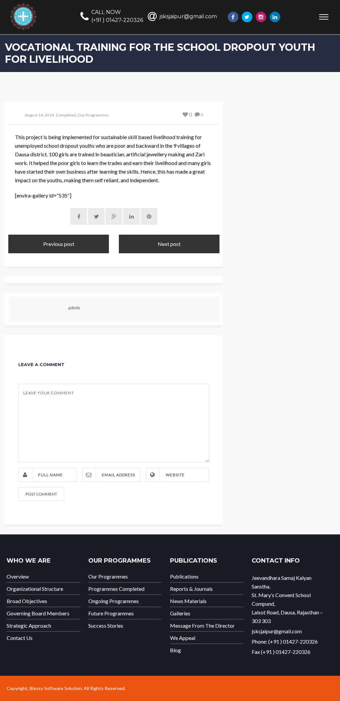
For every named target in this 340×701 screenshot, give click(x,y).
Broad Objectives (27, 601)
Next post (169, 244)
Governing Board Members (38, 613)
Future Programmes (111, 613)
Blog (175, 650)
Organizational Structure (35, 589)
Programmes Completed (116, 589)
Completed (66, 115)
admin (74, 307)
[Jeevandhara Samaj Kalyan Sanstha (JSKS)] (338, 25)
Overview (18, 577)
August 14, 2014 (39, 115)
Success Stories (105, 626)
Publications (184, 577)
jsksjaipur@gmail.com (188, 16)
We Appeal (182, 638)
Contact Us (20, 638)
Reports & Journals (191, 589)
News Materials (188, 601)
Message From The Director (202, 626)
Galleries (180, 613)
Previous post (58, 244)
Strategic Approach (29, 626)
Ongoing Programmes (113, 601)
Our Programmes (93, 115)
